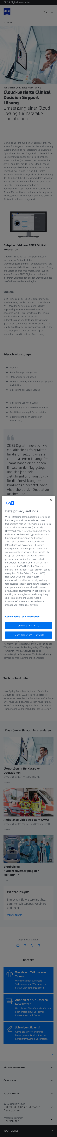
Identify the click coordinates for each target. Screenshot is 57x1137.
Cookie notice (13, 616)
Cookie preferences (28, 625)
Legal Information (30, 616)
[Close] (51, 499)
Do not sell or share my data (28, 635)
